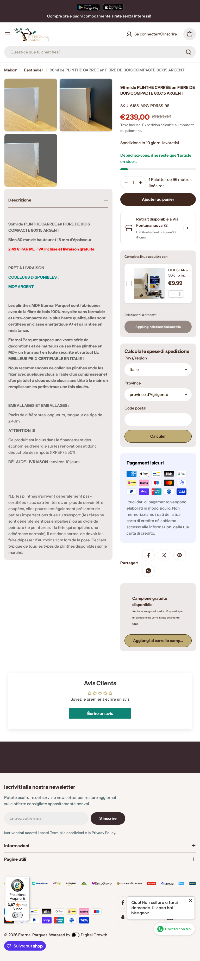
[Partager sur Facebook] (148, 555)
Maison (10, 70)
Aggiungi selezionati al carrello (158, 327)
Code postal (135, 408)
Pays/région (135, 358)
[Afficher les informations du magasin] (187, 228)
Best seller (33, 70)
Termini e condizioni (67, 832)
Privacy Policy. (104, 832)
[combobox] (100, 52)
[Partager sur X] (164, 555)
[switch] (17, 915)
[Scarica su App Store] (113, 7)
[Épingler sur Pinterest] (179, 555)
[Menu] (26, 879)
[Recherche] (188, 52)
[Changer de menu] (7, 34)
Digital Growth (94, 934)
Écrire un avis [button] (100, 713)
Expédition (151, 125)
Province (132, 383)
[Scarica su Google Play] (88, 7)
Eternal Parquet (32, 934)
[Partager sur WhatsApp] (148, 571)
